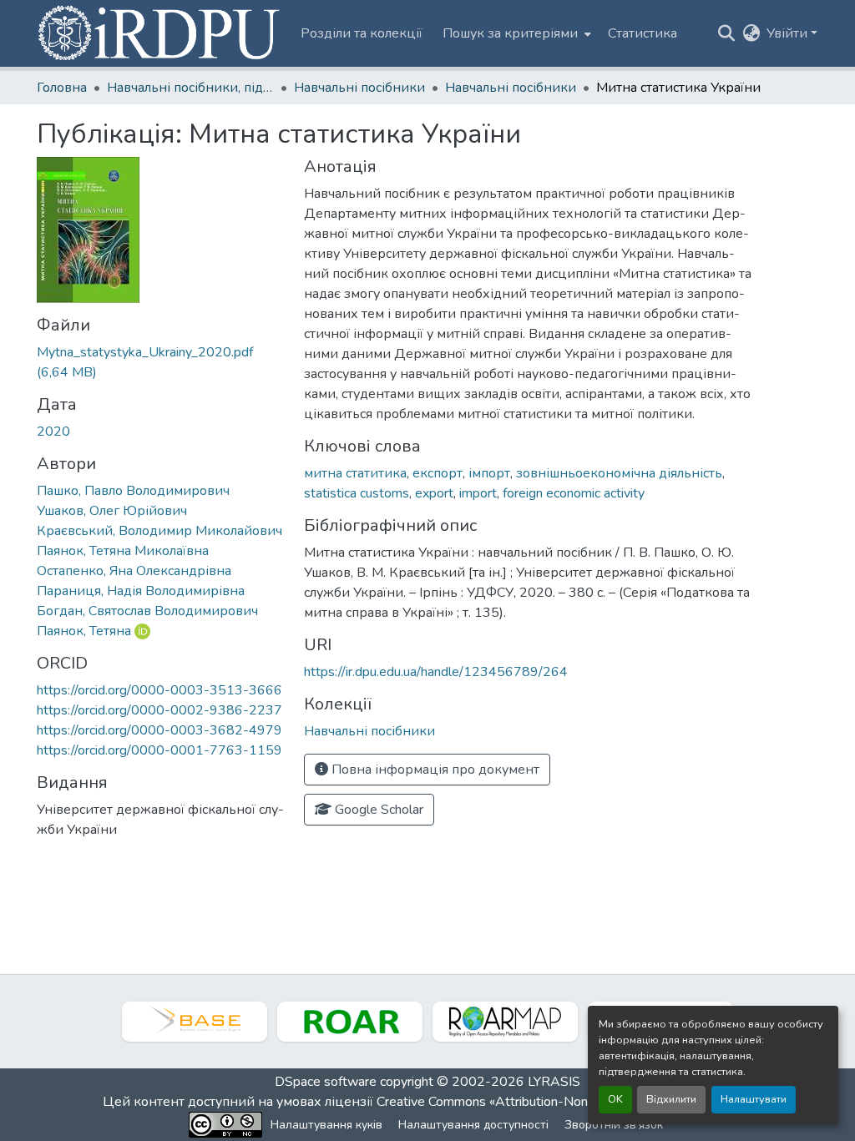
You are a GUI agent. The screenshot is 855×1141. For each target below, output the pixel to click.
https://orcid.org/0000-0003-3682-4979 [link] (159, 730)
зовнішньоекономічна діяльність (619, 473)
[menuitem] (515, 33)
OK (615, 1099)
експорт (437, 473)
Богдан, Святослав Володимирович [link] (147, 611)
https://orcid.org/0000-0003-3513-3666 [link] (159, 690)
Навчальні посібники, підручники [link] (190, 87)
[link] (160, 362)
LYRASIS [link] (554, 1082)
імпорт (489, 473)
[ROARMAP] (505, 1022)
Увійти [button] (788, 33)
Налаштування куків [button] (326, 1125)
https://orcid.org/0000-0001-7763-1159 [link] (159, 750)
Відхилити (671, 1099)
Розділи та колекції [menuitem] (361, 33)
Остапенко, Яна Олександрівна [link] (134, 571)
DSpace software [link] (326, 1082)
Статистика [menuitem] (642, 33)
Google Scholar (377, 809)
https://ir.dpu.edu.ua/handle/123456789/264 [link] (436, 672)
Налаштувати (754, 1099)
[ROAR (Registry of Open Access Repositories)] (349, 1022)
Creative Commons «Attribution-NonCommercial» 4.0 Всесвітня (563, 1102)
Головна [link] (62, 87)
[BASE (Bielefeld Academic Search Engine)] (194, 1022)
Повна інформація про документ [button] (433, 769)
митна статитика (355, 473)
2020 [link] (53, 431)
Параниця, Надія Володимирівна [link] (141, 591)
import (478, 493)
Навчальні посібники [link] (359, 87)
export (434, 493)
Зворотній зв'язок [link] (613, 1125)
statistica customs (356, 493)
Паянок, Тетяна (84, 631)
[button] (160, 33)
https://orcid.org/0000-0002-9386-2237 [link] (159, 710)
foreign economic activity (574, 493)
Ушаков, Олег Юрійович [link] (112, 511)
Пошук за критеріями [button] (510, 33)
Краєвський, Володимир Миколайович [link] (159, 531)
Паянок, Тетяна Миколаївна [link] (123, 551)
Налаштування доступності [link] (473, 1125)
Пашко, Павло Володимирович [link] (133, 491)
